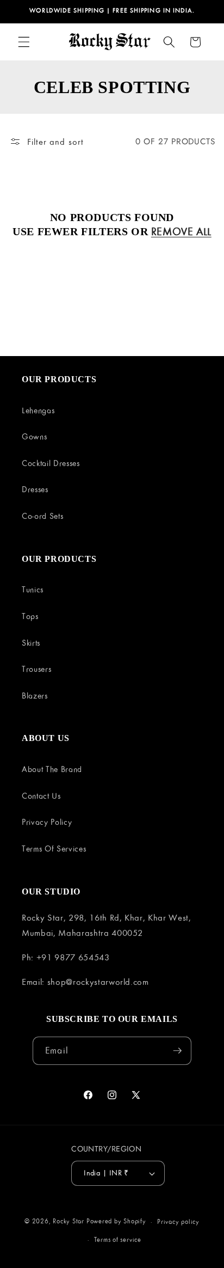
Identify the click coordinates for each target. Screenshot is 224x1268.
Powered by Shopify (116, 1221)
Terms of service (117, 1239)
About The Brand (52, 769)
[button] (24, 42)
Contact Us (41, 796)
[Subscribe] (177, 1051)
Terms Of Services (54, 848)
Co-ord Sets (42, 516)
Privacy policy (178, 1221)
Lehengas (38, 410)
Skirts (31, 643)
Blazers (35, 695)
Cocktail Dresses (51, 463)
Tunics (32, 589)
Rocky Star (68, 1221)
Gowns (34, 436)
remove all (181, 231)
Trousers (36, 669)
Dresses (35, 489)
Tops (30, 616)
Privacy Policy (47, 822)
